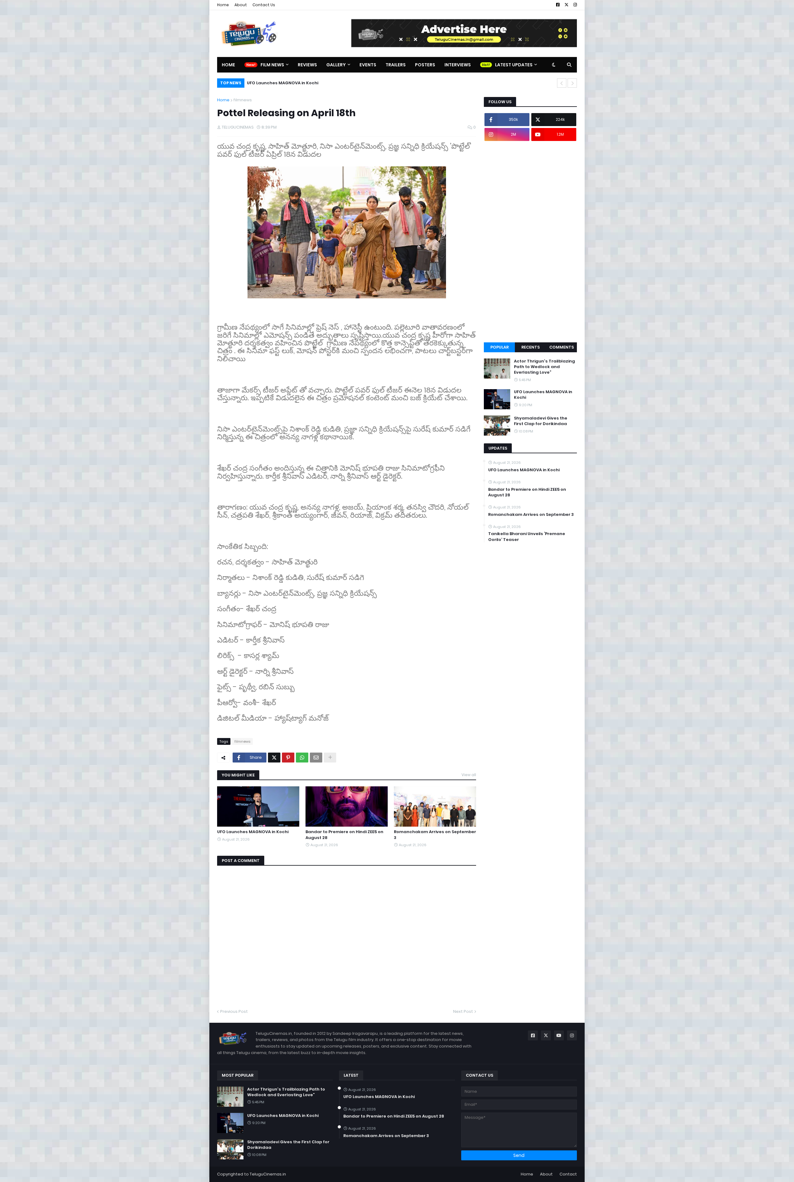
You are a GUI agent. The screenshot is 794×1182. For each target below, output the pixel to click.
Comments (561, 347)
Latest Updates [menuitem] (514, 65)
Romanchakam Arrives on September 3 (435, 834)
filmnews (242, 100)
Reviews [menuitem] (307, 65)
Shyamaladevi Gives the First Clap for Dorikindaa (300, 83)
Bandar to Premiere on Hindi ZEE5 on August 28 (344, 834)
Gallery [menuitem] (336, 65)
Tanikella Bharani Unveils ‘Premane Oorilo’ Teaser (526, 536)
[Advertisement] (530, 242)
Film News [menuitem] (272, 65)
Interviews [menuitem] (457, 65)
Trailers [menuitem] (396, 65)
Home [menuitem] (228, 65)
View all (469, 774)
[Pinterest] (288, 757)
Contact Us (263, 4)
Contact (568, 1174)
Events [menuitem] (367, 65)
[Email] (316, 757)
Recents (530, 347)
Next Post (463, 1011)
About (240, 4)
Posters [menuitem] (425, 65)
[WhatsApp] (302, 757)
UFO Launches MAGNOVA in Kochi (252, 832)
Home (223, 4)
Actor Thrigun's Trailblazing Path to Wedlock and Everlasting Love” (544, 366)
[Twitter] (274, 757)
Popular (499, 347)
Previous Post (234, 1011)
